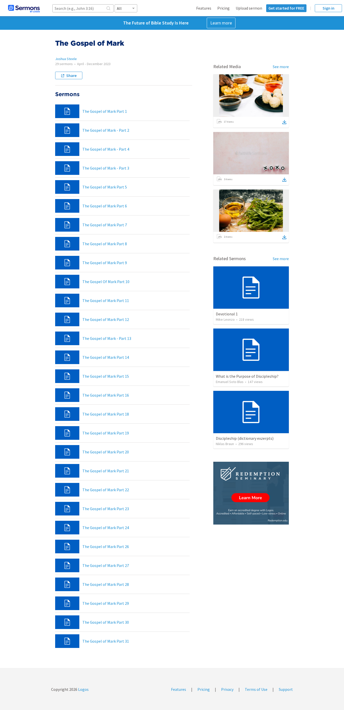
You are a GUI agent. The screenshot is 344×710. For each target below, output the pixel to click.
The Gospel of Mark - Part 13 (106, 338)
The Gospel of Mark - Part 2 (105, 130)
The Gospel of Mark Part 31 (105, 641)
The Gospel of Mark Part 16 (105, 395)
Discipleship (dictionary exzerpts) (244, 438)
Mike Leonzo (225, 319)
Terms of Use (256, 689)
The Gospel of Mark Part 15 (105, 376)
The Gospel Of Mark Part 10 (105, 281)
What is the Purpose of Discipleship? (247, 376)
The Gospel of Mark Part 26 (105, 546)
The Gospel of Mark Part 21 (105, 470)
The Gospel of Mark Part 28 (105, 584)
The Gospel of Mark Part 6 (104, 205)
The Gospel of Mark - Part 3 (105, 168)
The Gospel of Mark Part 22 (105, 489)
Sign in (328, 8)
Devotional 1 (227, 313)
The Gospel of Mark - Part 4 (105, 149)
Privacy (227, 689)
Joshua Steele (66, 59)
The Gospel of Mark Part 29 (105, 603)
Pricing (223, 8)
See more (281, 66)
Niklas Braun (225, 444)
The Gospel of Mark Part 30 (105, 622)
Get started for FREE (286, 8)
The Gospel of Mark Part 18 (105, 414)
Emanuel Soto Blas (230, 381)
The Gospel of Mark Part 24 (105, 527)
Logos (83, 689)
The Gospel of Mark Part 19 (105, 432)
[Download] (284, 122)
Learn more (221, 23)
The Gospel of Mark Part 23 (105, 508)
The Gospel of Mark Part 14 (105, 357)
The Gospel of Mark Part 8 (104, 243)
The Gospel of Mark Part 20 (105, 451)
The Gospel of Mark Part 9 (104, 262)
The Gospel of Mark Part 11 (105, 300)
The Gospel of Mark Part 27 (105, 565)
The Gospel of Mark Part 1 (104, 111)
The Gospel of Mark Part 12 (105, 319)
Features (203, 8)
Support (286, 689)
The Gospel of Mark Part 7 (104, 224)
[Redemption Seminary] (251, 493)
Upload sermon (249, 8)
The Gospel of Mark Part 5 (104, 186)
